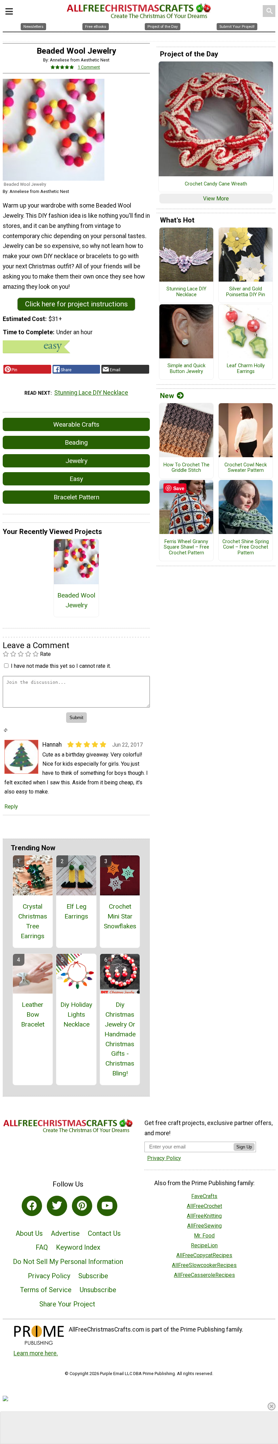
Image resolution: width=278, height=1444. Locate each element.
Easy (76, 479)
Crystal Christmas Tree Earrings (32, 921)
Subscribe (93, 1276)
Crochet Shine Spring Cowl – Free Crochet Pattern (245, 547)
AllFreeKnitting (204, 1216)
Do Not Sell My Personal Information (68, 1262)
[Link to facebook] (32, 1206)
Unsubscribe (98, 1290)
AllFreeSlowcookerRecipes (204, 1265)
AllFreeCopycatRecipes (204, 1255)
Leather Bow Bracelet (32, 1014)
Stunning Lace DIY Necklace (91, 392)
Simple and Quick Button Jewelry (186, 368)
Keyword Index (78, 1247)
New (167, 396)
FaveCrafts (204, 1196)
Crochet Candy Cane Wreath (216, 184)
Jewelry (76, 461)
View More (216, 198)
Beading (76, 442)
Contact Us (104, 1233)
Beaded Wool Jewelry (76, 600)
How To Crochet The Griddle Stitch (186, 468)
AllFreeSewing (204, 1226)
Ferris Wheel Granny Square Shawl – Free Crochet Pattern (186, 547)
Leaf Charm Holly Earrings (246, 368)
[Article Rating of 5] (62, 67)
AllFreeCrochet (204, 1206)
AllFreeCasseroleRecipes (204, 1275)
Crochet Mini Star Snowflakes (120, 916)
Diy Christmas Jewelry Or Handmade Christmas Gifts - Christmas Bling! (120, 1039)
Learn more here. (36, 1353)
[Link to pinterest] (82, 1206)
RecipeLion (204, 1245)
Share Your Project (67, 1304)
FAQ (42, 1247)
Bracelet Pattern (76, 497)
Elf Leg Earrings (76, 911)
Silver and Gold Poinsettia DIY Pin (245, 292)
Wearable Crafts (76, 424)
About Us (29, 1233)
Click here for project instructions (76, 304)
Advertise (65, 1233)
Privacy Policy (49, 1276)
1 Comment (89, 67)
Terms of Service (46, 1290)
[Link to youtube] (107, 1206)
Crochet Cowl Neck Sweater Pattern (245, 468)
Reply (11, 806)
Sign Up (244, 1146)
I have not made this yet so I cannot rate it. (61, 666)
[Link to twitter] (57, 1206)
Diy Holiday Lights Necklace (76, 1014)
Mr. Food (204, 1235)
